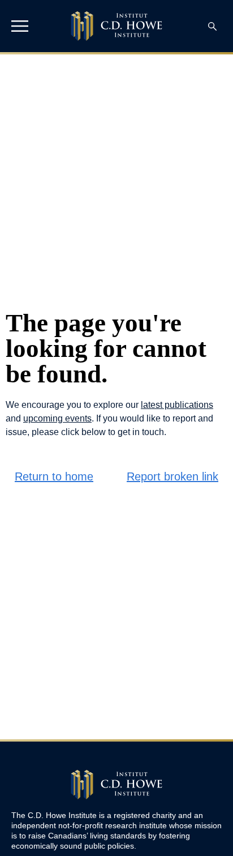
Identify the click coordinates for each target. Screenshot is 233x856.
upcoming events (57, 418)
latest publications (177, 405)
